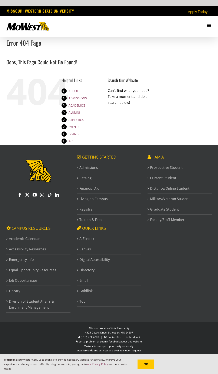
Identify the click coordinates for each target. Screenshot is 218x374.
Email (83, 280)
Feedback (134, 337)
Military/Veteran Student (170, 198)
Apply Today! (198, 11)
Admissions (88, 167)
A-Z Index (86, 238)
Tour (83, 301)
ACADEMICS (77, 105)
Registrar (86, 209)
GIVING (74, 134)
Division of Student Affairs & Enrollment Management (31, 304)
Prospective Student (166, 167)
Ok (146, 364)
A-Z (71, 141)
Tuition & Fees (90, 219)
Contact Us (114, 337)
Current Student (163, 178)
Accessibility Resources (27, 249)
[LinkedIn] (57, 195)
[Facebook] (20, 195)
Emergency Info (21, 259)
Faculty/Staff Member (167, 219)
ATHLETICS (76, 120)
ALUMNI (74, 112)
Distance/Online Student (169, 188)
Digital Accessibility (94, 259)
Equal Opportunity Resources (32, 270)
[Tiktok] (49, 195)
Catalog (85, 178)
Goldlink (86, 291)
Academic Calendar (24, 238)
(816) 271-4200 (90, 337)
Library (14, 291)
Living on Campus (93, 198)
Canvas (85, 249)
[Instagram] (42, 195)
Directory (87, 270)
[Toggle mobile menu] (209, 25)
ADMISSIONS (78, 98)
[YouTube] (35, 195)
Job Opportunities (23, 280)
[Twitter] (27, 195)
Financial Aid (89, 188)
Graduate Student (164, 209)
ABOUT (74, 91)
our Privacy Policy (97, 364)
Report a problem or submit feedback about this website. (109, 341)
